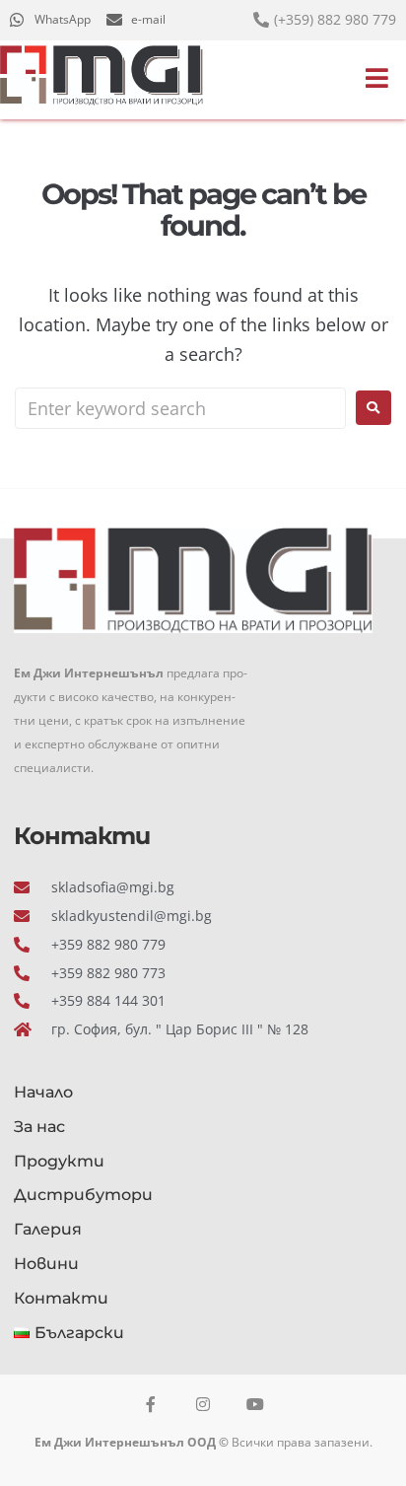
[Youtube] (255, 1404)
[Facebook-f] (151, 1404)
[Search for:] (180, 408)
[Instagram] (203, 1404)
